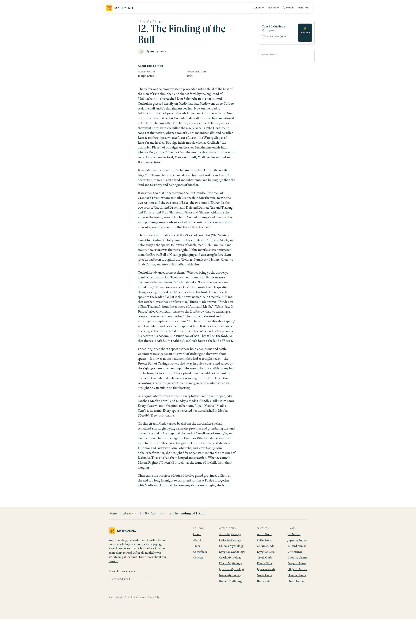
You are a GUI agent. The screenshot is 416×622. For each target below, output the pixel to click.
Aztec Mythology (230, 534)
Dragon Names (297, 563)
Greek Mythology (230, 557)
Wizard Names (297, 546)
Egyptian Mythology (232, 551)
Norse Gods (264, 575)
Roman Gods (265, 581)
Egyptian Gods (266, 551)
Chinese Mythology (231, 546)
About (197, 540)
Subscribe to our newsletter (124, 571)
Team (196, 546)
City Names (295, 551)
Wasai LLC (121, 597)
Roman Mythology (231, 581)
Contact (198, 557)
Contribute (200, 551)
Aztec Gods (264, 534)
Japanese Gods (266, 569)
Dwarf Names (296, 581)
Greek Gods (264, 557)
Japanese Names (297, 540)
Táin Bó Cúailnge (273, 26)
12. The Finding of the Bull (187, 513)
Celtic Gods (264, 540)
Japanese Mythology (231, 569)
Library (127, 513)
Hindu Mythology (230, 563)
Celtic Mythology (230, 540)
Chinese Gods (265, 546)
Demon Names (297, 575)
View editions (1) (273, 36)
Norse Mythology (230, 575)
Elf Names (294, 534)
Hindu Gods (264, 563)
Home (113, 513)
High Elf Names (297, 569)
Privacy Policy (153, 597)
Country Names (297, 557)
